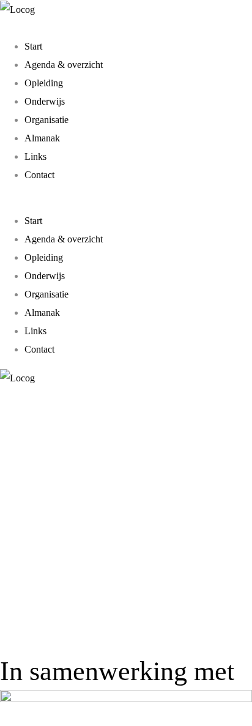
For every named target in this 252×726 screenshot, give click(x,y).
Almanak (42, 138)
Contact (39, 175)
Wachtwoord (38, 488)
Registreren (185, 581)
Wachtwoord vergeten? (126, 618)
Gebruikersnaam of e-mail (65, 430)
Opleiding (43, 83)
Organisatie (46, 119)
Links (35, 156)
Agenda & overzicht (63, 64)
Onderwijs (44, 101)
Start (33, 46)
